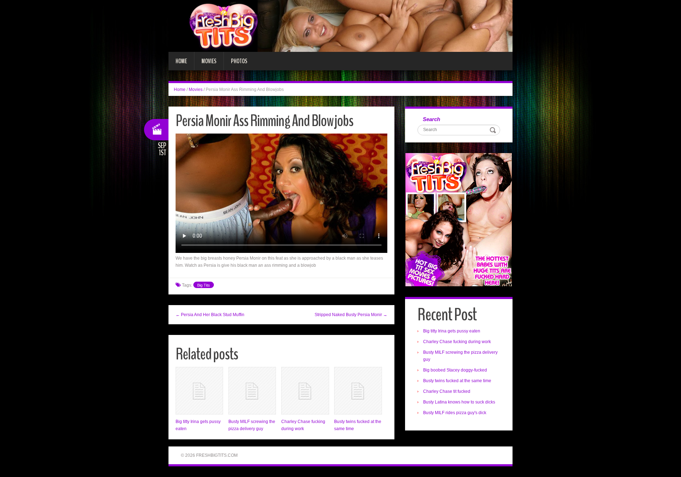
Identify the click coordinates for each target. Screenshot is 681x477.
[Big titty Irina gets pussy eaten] (199, 390)
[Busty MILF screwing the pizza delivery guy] (252, 390)
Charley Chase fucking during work (457, 341)
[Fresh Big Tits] (340, 25)
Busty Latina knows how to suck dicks (459, 402)
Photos (239, 61)
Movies (208, 61)
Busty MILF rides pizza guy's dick (454, 412)
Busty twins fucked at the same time (457, 380)
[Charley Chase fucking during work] (305, 390)
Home (181, 61)
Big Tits (203, 285)
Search (431, 119)
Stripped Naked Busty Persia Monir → (351, 314)
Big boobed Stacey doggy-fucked (455, 370)
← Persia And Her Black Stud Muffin (210, 314)
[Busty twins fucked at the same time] (358, 390)
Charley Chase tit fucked (446, 391)
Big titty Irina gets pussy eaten (451, 331)
